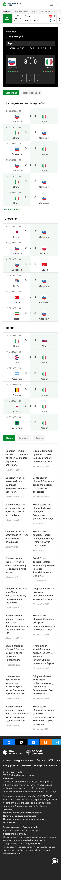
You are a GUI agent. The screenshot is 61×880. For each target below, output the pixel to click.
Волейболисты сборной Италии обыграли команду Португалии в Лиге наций (15, 565)
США (44, 346)
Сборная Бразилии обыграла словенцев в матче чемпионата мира (43, 594)
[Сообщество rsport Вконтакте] (33, 742)
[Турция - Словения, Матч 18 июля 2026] (10, 71)
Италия (49, 68)
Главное (6, 11)
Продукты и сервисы (45, 765)
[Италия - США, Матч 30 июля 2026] (52, 71)
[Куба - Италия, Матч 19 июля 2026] (50, 71)
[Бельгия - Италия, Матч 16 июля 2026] (47, 71)
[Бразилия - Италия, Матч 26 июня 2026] (43, 71)
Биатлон (40, 760)
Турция (44, 270)
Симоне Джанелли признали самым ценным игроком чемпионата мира (43, 456)
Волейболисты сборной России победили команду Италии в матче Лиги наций (43, 538)
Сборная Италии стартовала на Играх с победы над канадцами (16, 537)
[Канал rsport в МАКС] (9, 742)
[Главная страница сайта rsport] (19, 4)
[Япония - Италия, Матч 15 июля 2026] (45, 71)
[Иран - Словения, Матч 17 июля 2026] (8, 71)
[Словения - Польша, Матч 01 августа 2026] (15, 71)
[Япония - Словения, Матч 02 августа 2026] (17, 71)
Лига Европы (44, 11)
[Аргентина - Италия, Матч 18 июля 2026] (48, 71)
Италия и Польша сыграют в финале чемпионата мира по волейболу (15, 510)
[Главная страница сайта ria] (3, 4)
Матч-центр (7, 18)
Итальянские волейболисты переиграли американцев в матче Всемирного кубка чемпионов (15, 685)
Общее (9, 438)
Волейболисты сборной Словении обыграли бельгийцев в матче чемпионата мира (44, 622)
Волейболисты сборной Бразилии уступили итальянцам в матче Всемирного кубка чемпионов (44, 715)
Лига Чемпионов (21, 11)
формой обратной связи (32, 840)
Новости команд (31, 93)
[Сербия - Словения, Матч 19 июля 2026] (12, 71)
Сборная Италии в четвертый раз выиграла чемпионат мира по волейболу (16, 484)
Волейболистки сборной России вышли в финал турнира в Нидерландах (14, 653)
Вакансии (8, 778)
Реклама (26, 765)
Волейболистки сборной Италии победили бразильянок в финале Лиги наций (43, 511)
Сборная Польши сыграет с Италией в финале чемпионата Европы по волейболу (16, 457)
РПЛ (34, 11)
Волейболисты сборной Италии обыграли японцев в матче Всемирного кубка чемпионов (16, 713)
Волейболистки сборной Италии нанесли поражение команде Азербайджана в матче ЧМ (44, 567)
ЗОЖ (50, 760)
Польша (44, 253)
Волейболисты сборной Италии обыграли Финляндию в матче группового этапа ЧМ (16, 624)
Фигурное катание (23, 760)
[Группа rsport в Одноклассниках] (46, 742)
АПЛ (55, 11)
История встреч (12, 209)
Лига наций (14, 36)
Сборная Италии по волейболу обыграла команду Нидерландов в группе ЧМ (16, 595)
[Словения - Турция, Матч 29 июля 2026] (14, 71)
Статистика (11, 93)
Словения (12, 68)
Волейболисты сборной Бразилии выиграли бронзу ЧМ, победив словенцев (43, 484)
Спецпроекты (10, 765)
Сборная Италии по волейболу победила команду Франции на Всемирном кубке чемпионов (43, 685)
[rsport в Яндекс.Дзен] (21, 742)
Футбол (7, 760)
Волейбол (11, 31)
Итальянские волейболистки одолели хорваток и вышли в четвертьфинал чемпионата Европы (44, 655)
